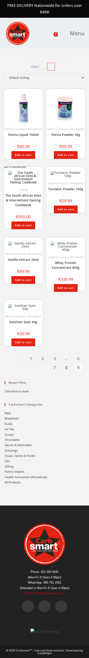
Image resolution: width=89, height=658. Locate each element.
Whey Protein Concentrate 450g (65, 265)
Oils (7, 461)
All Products (13, 482)
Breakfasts (12, 418)
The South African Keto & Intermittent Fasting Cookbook (23, 200)
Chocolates (12, 440)
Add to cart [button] (23, 155)
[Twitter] (44, 606)
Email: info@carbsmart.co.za (44, 593)
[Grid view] (51, 67)
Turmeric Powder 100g (65, 189)
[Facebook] (28, 606)
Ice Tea (9, 429)
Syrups (9, 434)
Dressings (11, 450)
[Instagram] (61, 606)
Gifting (23, 190)
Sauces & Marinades (18, 445)
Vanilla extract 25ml (23, 259)
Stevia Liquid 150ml (23, 134)
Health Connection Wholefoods (23, 129)
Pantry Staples (14, 472)
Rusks (9, 424)
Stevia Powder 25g (65, 134)
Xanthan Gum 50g (23, 322)
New (8, 413)
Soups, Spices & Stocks (20, 456)
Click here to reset (17, 391)
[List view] (61, 67)
